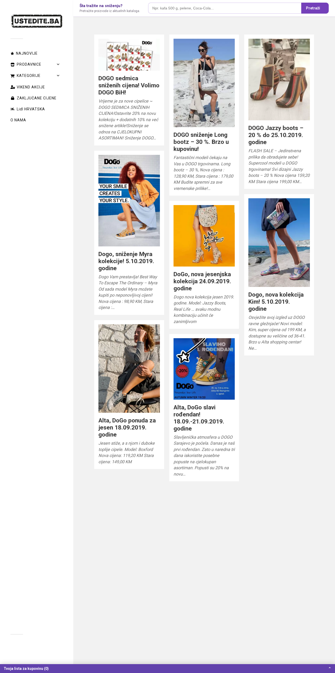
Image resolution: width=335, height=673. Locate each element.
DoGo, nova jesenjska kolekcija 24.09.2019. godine (202, 281)
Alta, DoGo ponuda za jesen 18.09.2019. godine (127, 427)
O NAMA (18, 120)
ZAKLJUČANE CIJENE (37, 98)
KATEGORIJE (29, 75)
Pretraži (313, 8)
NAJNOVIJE (27, 53)
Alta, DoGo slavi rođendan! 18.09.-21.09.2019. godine (199, 418)
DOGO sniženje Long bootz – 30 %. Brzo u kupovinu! (201, 141)
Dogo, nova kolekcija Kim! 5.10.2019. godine (276, 301)
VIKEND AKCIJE (31, 87)
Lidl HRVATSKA (31, 109)
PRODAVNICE (29, 64)
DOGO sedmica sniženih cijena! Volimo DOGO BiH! (128, 85)
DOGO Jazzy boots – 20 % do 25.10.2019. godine (275, 135)
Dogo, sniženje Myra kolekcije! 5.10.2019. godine (126, 261)
